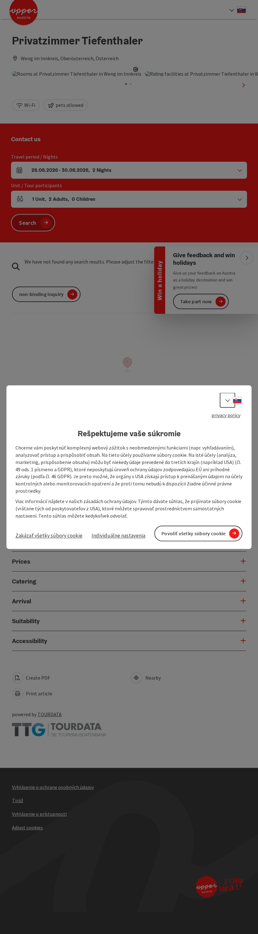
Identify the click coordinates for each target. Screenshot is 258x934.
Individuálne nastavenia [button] (118, 535)
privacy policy (225, 415)
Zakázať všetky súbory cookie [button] (48, 535)
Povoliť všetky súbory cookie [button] (193, 533)
